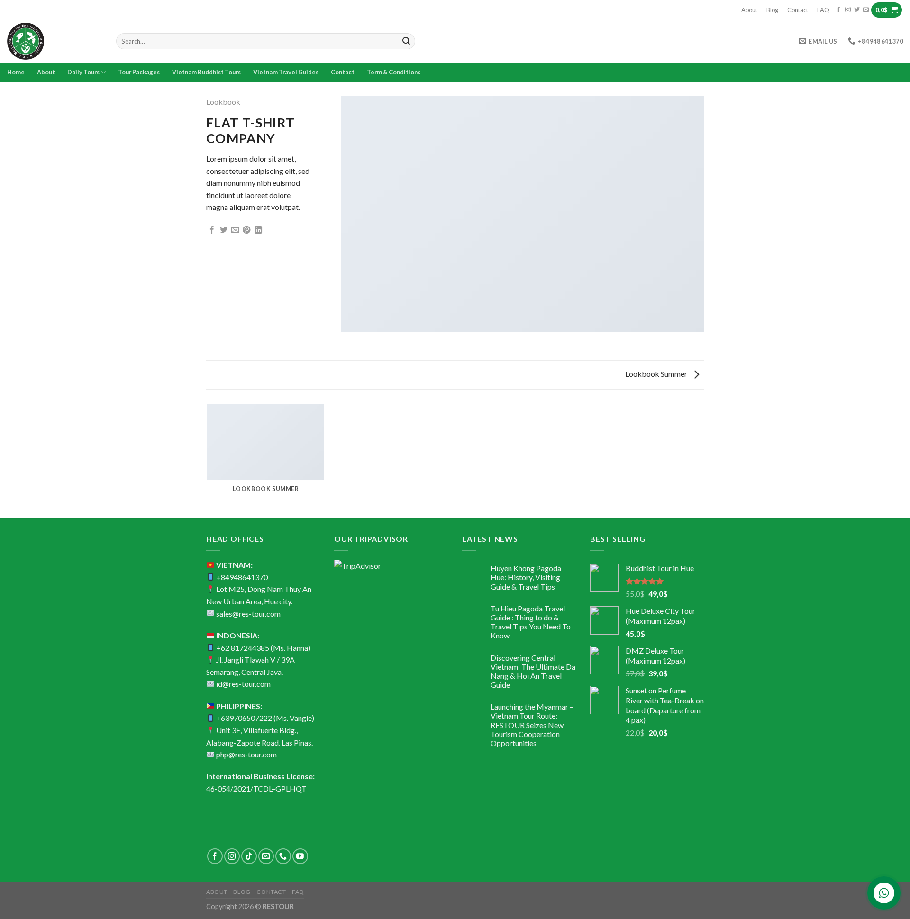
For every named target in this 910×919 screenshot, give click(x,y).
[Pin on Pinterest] (246, 230)
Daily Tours (83, 72)
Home (16, 72)
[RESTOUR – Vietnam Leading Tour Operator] (54, 41)
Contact (797, 10)
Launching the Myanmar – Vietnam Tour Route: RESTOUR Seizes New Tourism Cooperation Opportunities (532, 724)
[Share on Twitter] (224, 230)
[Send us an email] (866, 10)
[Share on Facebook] (212, 230)
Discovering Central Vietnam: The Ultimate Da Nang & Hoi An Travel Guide (533, 671)
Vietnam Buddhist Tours (206, 72)
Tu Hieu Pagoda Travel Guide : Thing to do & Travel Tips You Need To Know (531, 622)
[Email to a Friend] (235, 230)
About (749, 10)
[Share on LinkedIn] (258, 230)
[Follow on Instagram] (848, 10)
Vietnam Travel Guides (285, 72)
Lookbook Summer (657, 373)
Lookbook (223, 101)
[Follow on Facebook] (838, 10)
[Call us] (283, 856)
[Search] (406, 41)
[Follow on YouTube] (300, 856)
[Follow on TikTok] (249, 856)
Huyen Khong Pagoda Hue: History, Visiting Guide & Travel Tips (526, 577)
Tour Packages (139, 72)
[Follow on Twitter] (857, 10)
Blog (772, 10)
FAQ (823, 10)
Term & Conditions (393, 72)
